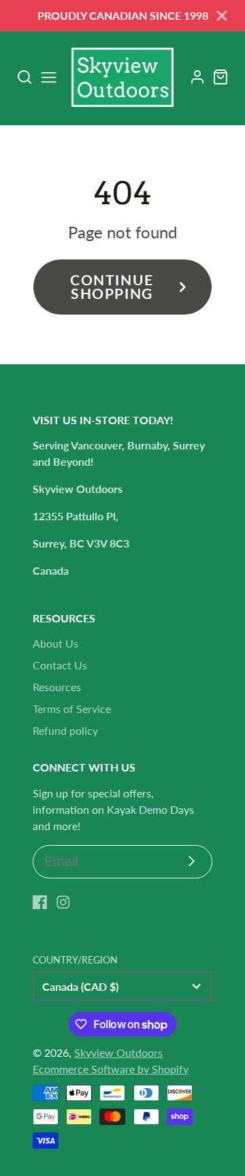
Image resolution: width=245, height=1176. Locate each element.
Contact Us (60, 664)
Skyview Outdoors (118, 1052)
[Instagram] (63, 902)
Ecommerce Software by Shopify (111, 1068)
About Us (55, 643)
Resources (57, 686)
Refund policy (65, 730)
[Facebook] (40, 902)
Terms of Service (72, 708)
